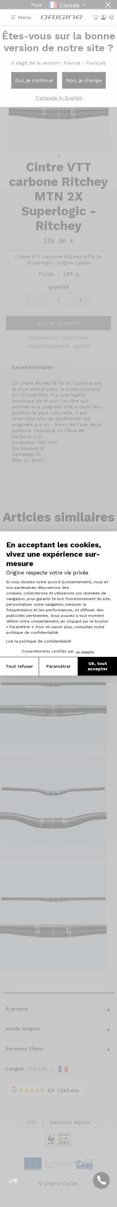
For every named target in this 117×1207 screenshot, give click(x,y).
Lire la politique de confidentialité (38, 641)
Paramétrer (58, 666)
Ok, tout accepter (98, 666)
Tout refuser (19, 666)
